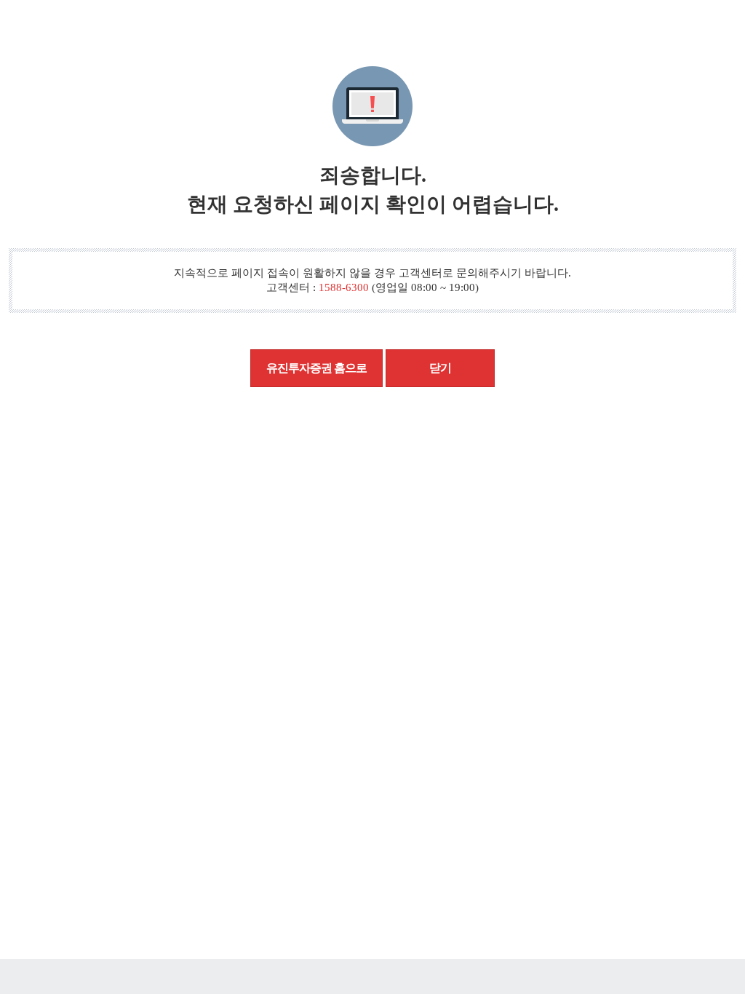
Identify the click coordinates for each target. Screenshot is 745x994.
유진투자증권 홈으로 (316, 368)
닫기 (440, 368)
